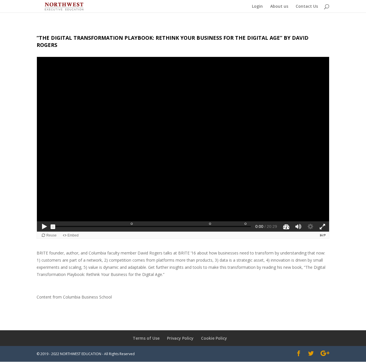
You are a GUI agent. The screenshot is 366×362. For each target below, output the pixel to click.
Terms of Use (146, 338)
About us (279, 6)
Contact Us (307, 6)
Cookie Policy (214, 338)
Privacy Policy (180, 338)
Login (257, 6)
